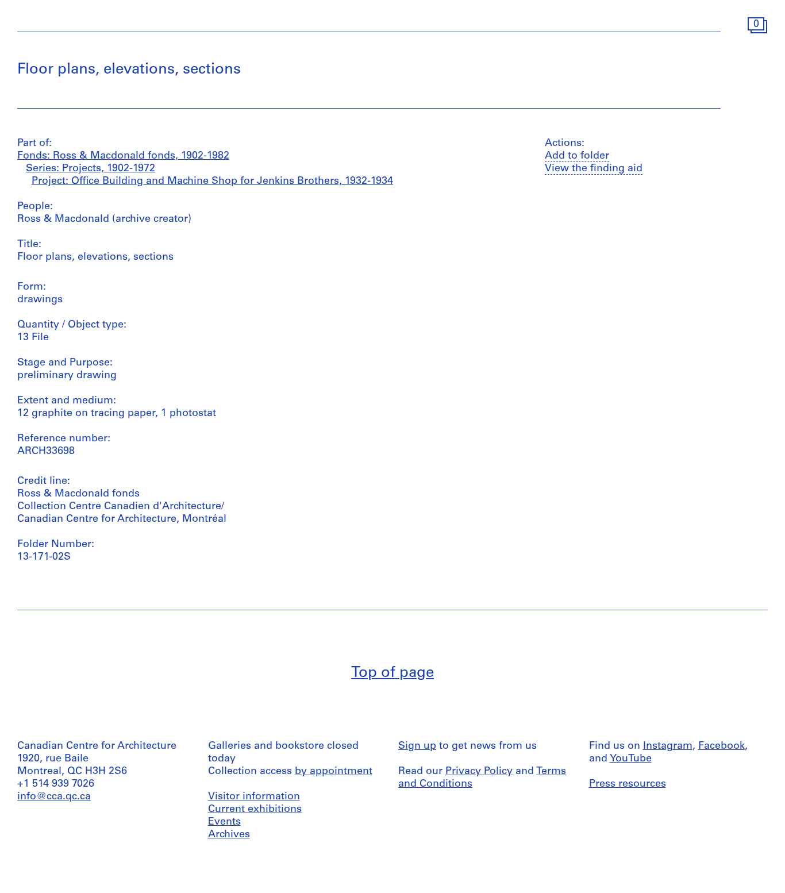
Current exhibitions (255, 810)
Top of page (392, 673)
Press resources (627, 784)
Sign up (417, 746)
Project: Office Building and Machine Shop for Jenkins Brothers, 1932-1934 (212, 181)
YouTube (631, 759)
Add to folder (577, 156)
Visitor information (254, 797)
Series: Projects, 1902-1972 (90, 169)
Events (224, 822)
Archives (229, 835)
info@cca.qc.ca (54, 797)
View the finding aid (593, 169)
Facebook (721, 746)
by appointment (333, 772)
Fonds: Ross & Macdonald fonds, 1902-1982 (123, 156)
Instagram (667, 746)
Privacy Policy (479, 772)
